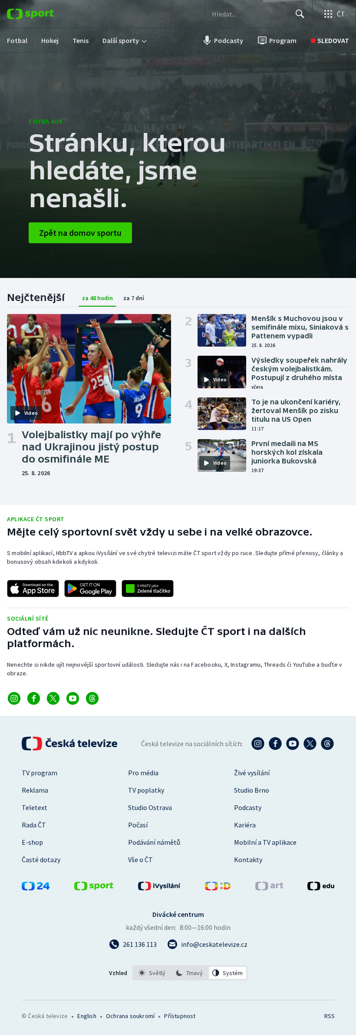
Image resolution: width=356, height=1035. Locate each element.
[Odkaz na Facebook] (33, 698)
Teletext (34, 807)
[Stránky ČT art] (269, 887)
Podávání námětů (154, 842)
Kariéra (245, 824)
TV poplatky (146, 790)
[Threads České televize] (327, 744)
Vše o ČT (140, 859)
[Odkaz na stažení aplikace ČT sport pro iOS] (33, 588)
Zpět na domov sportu (80, 232)
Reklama (35, 790)
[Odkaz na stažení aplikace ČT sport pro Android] (90, 588)
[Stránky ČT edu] (320, 887)
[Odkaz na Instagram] (14, 698)
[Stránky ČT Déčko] (218, 887)
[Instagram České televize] (258, 744)
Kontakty (248, 859)
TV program (39, 772)
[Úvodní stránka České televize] (70, 744)
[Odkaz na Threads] (92, 698)
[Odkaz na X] (53, 698)
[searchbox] (250, 14)
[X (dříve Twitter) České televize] (310, 744)
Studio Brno (251, 790)
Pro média (143, 772)
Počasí (138, 824)
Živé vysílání (252, 772)
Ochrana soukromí (130, 1016)
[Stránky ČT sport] (93, 887)
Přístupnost (179, 1016)
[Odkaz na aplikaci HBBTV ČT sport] (148, 588)
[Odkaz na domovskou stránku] (43, 14)
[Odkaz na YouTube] (73, 698)
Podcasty (247, 807)
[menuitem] (17, 40)
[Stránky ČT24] (35, 887)
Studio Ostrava (150, 807)
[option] (152, 973)
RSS (329, 1016)
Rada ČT (34, 824)
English (86, 1016)
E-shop (32, 842)
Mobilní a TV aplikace (265, 842)
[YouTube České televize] (293, 744)
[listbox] (189, 973)
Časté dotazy (41, 859)
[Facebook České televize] (275, 744)
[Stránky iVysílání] (159, 887)
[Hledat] (300, 14)
